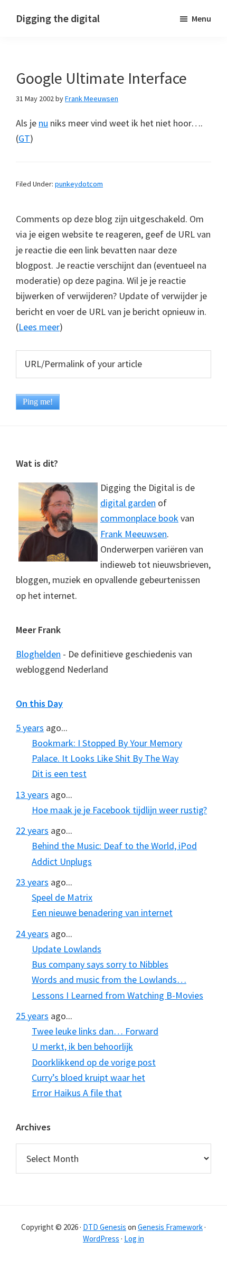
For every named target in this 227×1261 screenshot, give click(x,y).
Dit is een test (59, 773)
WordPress (101, 1239)
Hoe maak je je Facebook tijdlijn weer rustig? (119, 810)
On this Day (39, 703)
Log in (134, 1239)
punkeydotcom (79, 184)
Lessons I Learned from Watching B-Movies (117, 995)
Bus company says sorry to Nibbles (100, 964)
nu (43, 123)
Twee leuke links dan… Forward (95, 1031)
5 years (30, 728)
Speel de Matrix (62, 897)
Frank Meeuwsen (133, 534)
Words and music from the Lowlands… (109, 979)
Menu (201, 18)
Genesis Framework (170, 1227)
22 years (32, 830)
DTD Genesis (104, 1227)
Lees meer (39, 327)
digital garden (128, 503)
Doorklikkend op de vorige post (94, 1062)
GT (24, 138)
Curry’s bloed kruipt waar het (88, 1077)
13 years (32, 795)
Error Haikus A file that (77, 1093)
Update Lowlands (66, 949)
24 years (32, 934)
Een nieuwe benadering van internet (102, 913)
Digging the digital (58, 18)
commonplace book (139, 518)
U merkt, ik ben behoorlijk (82, 1046)
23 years (32, 882)
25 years (32, 1016)
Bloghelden (38, 654)
